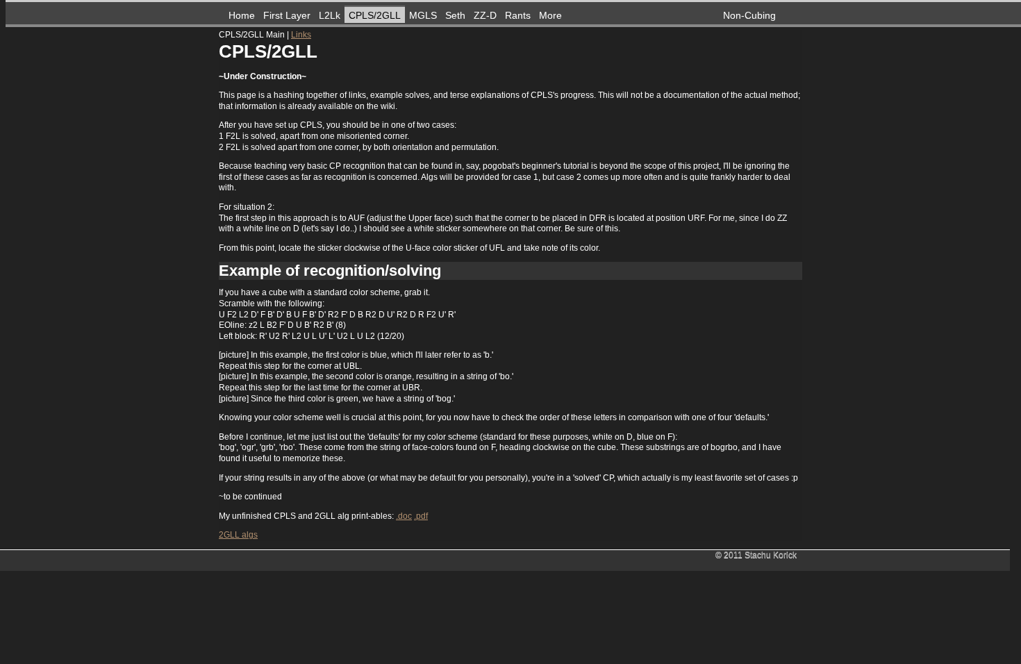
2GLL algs (238, 535)
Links (301, 35)
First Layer (286, 15)
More (550, 15)
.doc (404, 516)
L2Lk (329, 15)
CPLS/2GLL (375, 15)
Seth (455, 15)
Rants (518, 15)
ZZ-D (485, 15)
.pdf (421, 516)
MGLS (423, 15)
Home (242, 15)
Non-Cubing (749, 15)
